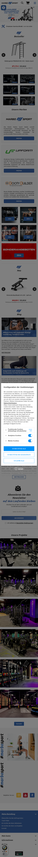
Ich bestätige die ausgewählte (19, 454)
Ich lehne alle (19, 461)
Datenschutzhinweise (10, 403)
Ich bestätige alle (19, 448)
